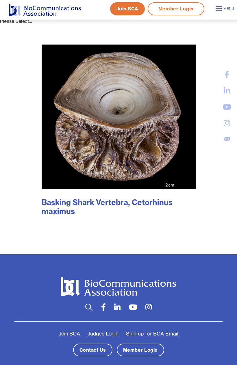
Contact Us (92, 350)
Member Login (176, 9)
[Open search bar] (88, 307)
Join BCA (127, 9)
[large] (227, 74)
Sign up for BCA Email (152, 334)
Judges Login (103, 334)
